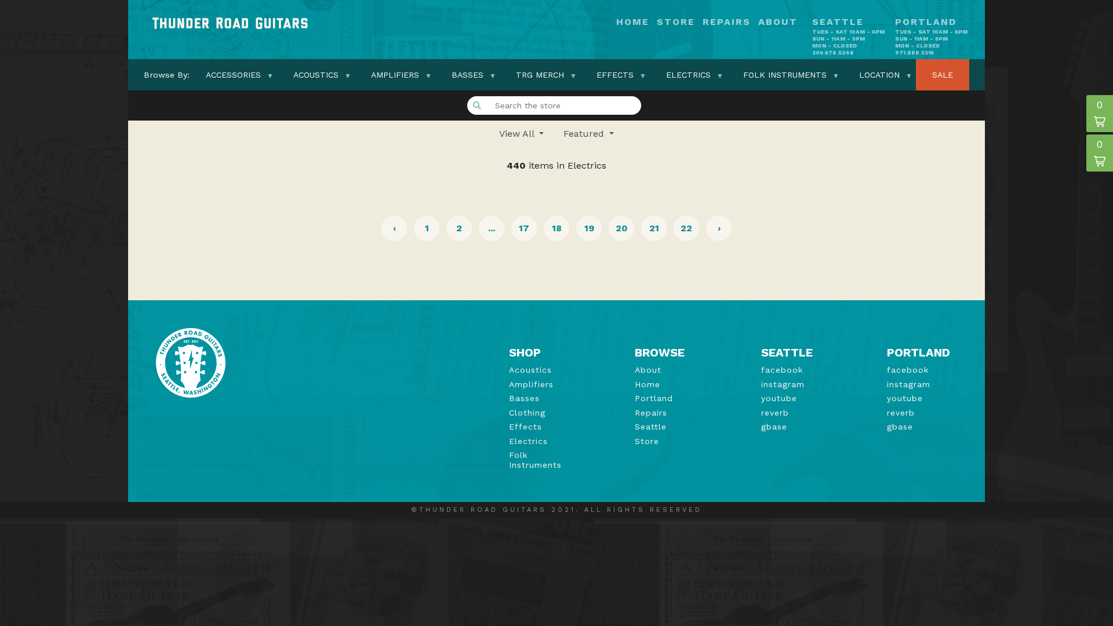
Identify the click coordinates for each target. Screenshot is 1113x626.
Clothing (527, 412)
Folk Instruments (785, 74)
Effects (615, 74)
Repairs (727, 22)
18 (557, 228)
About (778, 22)
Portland (654, 398)
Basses (467, 74)
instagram (783, 384)
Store (676, 22)
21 (654, 228)
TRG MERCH (540, 74)
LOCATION (879, 74)
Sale (942, 74)
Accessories (233, 74)
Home (632, 22)
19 (589, 228)
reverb (775, 412)
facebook (782, 369)
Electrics (688, 74)
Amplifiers (395, 74)
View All (518, 133)
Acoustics (316, 74)
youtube (779, 398)
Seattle (651, 426)
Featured (585, 133)
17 (524, 228)
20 (622, 228)
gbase (774, 426)
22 (686, 228)
